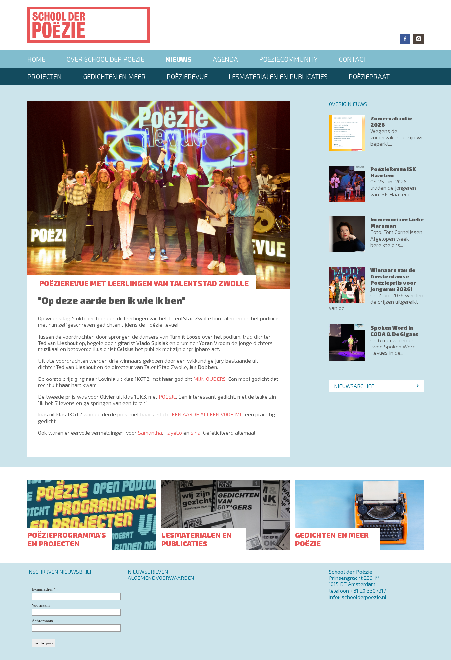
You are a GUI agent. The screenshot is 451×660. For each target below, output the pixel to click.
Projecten (44, 76)
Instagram (418, 39)
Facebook (405, 39)
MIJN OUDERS (209, 379)
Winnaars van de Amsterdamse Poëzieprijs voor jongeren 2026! (393, 279)
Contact (353, 59)
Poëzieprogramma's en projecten (66, 538)
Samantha (150, 432)
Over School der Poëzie (105, 59)
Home (36, 59)
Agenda (225, 59)
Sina (196, 432)
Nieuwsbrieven (148, 571)
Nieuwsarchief (354, 386)
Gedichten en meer (114, 76)
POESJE (167, 396)
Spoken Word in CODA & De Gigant (394, 330)
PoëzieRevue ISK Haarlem (393, 172)
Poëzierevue (187, 76)
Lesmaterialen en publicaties (278, 76)
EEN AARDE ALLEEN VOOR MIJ (207, 414)
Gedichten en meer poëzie (332, 538)
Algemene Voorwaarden (161, 578)
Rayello (173, 432)
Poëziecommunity (288, 59)
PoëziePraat (369, 76)
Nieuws (178, 59)
